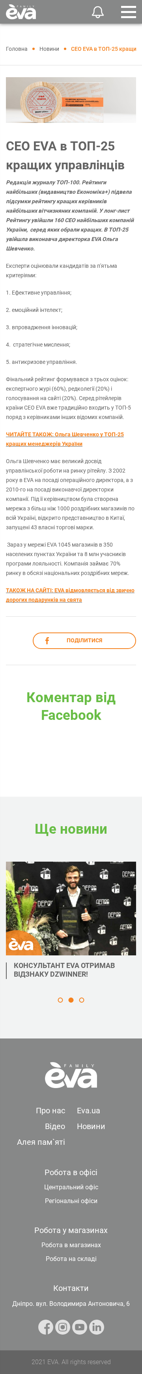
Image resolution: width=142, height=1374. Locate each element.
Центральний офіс (71, 1187)
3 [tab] (81, 1000)
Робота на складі (71, 1259)
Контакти (71, 1288)
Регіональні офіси (71, 1201)
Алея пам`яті (41, 1142)
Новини (91, 1126)
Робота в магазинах (71, 1245)
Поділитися (84, 640)
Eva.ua (88, 1110)
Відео (55, 1126)
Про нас (50, 1110)
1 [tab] (60, 1000)
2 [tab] (71, 1000)
